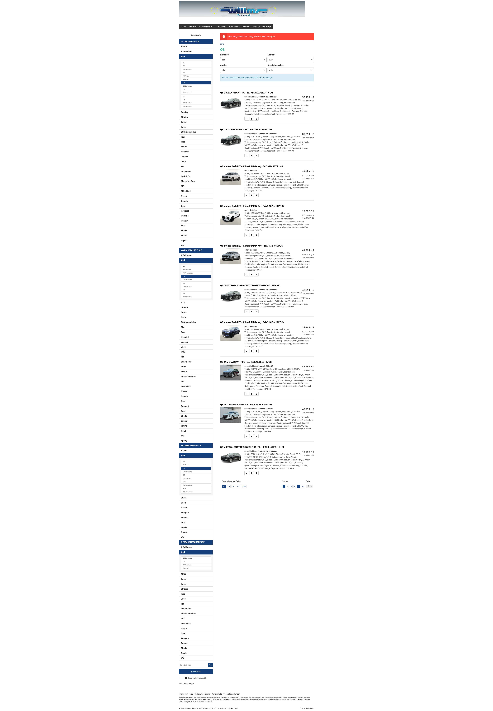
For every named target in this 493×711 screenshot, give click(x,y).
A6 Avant (186, 79)
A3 (184, 66)
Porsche (185, 216)
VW (182, 245)
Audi (183, 56)
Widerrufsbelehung (202, 694)
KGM (183, 352)
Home (183, 26)
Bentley (184, 112)
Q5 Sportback (187, 93)
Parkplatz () (234, 26)
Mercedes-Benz (188, 181)
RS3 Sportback (187, 103)
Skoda (184, 230)
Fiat (182, 137)
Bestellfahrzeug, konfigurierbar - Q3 (267, 104)
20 (229, 486)
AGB (191, 694)
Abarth (184, 46)
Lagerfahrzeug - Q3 (267, 179)
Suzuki (184, 235)
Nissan (184, 196)
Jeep (183, 161)
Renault (184, 221)
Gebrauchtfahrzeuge (193, 542)
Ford (183, 142)
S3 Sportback (187, 106)
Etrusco (184, 589)
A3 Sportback (187, 69)
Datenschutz (217, 694)
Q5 (184, 89)
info (222, 44)
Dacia (183, 127)
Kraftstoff (224, 55)
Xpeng (184, 440)
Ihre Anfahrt (221, 26)
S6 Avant (186, 568)
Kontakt (246, 26)
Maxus (184, 371)
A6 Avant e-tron (188, 273)
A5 (184, 72)
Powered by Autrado (307, 708)
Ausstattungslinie (276, 65)
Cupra (184, 122)
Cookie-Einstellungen (231, 694)
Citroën (184, 117)
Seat (183, 225)
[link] (246, 119)
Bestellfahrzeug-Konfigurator (200, 26)
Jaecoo (184, 156)
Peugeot (185, 211)
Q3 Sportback (187, 86)
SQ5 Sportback (188, 492)
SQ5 (184, 488)
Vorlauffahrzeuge (191, 250)
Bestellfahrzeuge (191, 445)
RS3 (184, 482)
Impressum (183, 694)
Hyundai (185, 151)
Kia (182, 166)
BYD (183, 302)
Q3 (184, 83)
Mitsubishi (186, 191)
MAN (183, 366)
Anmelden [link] (197, 672)
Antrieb (223, 65)
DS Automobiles (188, 132)
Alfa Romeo (186, 51)
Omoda (184, 201)
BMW (183, 574)
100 (238, 486)
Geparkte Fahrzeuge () (197, 678)
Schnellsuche (196, 35)
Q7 (184, 96)
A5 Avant (186, 76)
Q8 (184, 99)
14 (303, 486)
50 (233, 486)
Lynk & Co (185, 176)
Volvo (183, 431)
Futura (184, 146)
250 (244, 486)
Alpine (184, 450)
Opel (183, 206)
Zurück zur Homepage (262, 26)
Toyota (184, 240)
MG (182, 186)
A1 (184, 62)
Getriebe (272, 55)
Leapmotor (186, 171)
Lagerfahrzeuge (190, 41)
